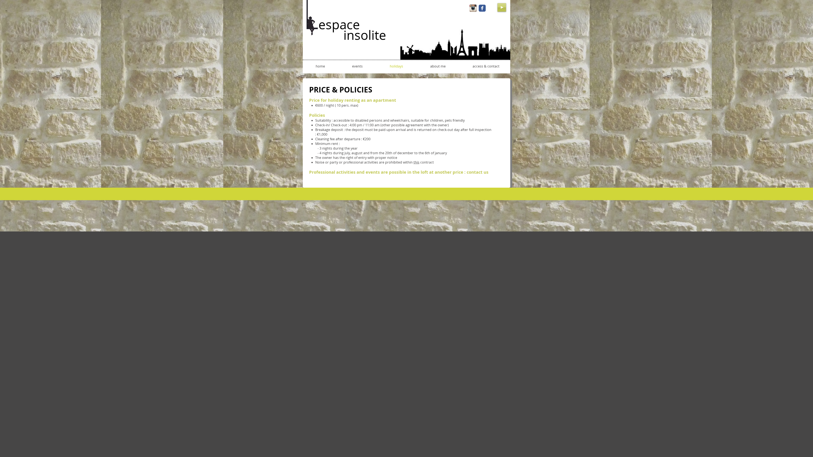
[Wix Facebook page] (482, 8)
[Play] (502, 7)
